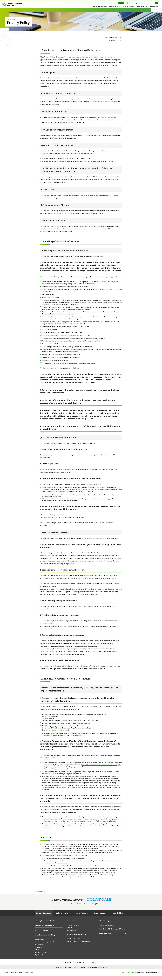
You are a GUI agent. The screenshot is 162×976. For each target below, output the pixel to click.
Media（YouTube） (105, 934)
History (37, 950)
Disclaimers (84, 967)
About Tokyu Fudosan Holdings (45, 935)
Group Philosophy (39, 939)
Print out (131, 3)
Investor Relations (128, 6)
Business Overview (115, 6)
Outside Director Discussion (106, 925)
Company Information (100, 6)
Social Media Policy (95, 967)
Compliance (70, 927)
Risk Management (72, 930)
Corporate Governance (73, 925)
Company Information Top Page (45, 921)
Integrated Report (105, 921)
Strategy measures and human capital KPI (78, 941)
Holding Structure (39, 947)
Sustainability (154, 6)
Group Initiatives (142, 6)
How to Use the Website (71, 967)
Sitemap (105, 967)
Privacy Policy (58, 967)
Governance (71, 921)
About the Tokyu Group (41, 952)
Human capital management (76, 934)
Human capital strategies (73, 938)
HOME (36, 891)
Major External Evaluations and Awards (112, 929)
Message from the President (44, 925)
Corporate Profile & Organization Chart (45, 942)
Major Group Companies (41, 955)
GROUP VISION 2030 (41, 930)
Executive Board (39, 944)
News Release (100, 3)
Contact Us (108, 3)
